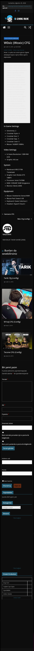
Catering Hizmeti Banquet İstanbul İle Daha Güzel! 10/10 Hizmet (19, 7)
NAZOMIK (18, 47)
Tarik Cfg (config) (11, 278)
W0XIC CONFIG (8, 50)
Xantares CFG (9, 214)
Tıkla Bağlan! (17, 518)
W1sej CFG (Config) (12, 321)
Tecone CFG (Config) (13, 352)
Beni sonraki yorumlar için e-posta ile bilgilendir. (15, 436)
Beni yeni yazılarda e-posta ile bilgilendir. (17, 444)
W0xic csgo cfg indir (18, 50)
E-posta (5, 414)
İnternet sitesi (7, 423)
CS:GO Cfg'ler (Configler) (11, 38)
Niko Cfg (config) (23, 219)
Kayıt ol (17, 486)
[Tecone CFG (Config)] (17, 334)
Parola (4, 470)
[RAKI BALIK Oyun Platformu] (4, 27)
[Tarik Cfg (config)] (17, 259)
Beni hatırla (8, 481)
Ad (3, 405)
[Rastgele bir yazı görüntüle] (29, 27)
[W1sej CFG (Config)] (17, 290)
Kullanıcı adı (6, 458)
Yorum (5, 379)
